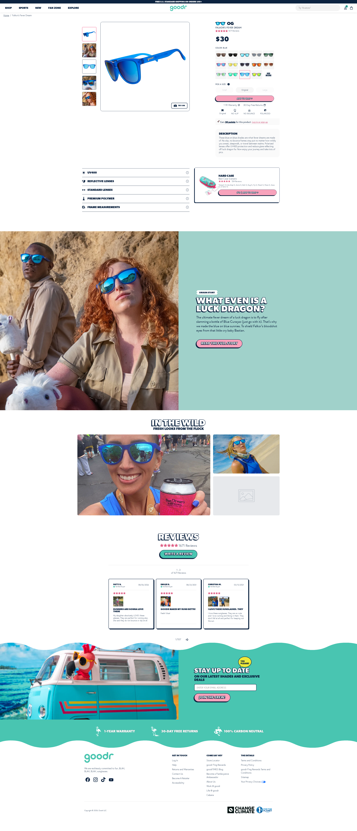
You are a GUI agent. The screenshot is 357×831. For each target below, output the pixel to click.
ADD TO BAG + (245, 98)
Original (245, 90)
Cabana (210, 795)
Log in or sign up (260, 122)
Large (265, 90)
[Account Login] (345, 8)
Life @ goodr (213, 790)
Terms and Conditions (251, 760)
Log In (175, 760)
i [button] (228, 84)
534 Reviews (237, 181)
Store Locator (213, 760)
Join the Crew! (212, 697)
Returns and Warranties (183, 769)
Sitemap (245, 777)
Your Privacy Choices (251, 781)
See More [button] (268, 74)
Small (224, 90)
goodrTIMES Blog (215, 769)
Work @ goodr (213, 786)
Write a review (179, 554)
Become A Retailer (180, 778)
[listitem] (89, 34)
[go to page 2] (187, 639)
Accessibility (178, 782)
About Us (211, 781)
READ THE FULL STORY (219, 343)
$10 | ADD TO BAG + (248, 192)
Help (174, 764)
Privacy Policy (247, 764)
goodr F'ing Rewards (216, 764)
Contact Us (177, 773)
